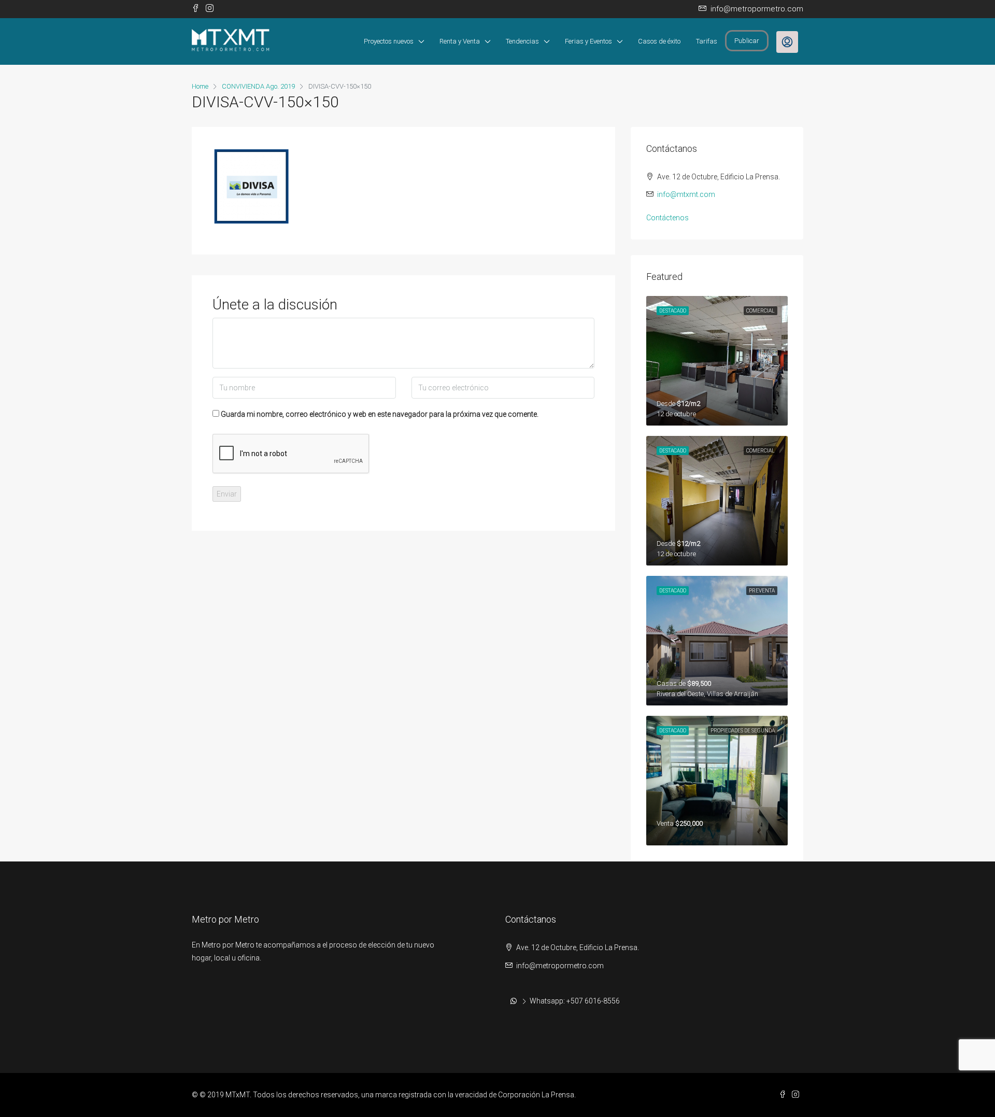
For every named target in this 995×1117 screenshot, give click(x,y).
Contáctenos (667, 218)
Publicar (746, 41)
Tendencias (522, 41)
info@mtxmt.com (686, 194)
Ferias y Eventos (588, 41)
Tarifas (706, 41)
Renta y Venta (459, 41)
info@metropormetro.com (560, 966)
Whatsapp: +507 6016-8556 (575, 1001)
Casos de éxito (659, 41)
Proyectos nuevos (389, 41)
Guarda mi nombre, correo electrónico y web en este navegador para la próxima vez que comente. (379, 414)
